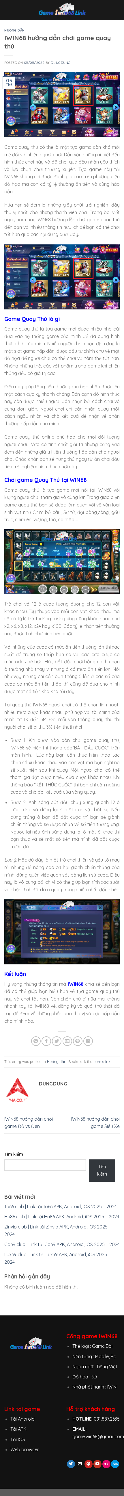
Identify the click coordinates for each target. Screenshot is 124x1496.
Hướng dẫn (14, 30)
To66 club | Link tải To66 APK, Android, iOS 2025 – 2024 (60, 1206)
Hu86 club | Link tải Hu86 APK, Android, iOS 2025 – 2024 (61, 1217)
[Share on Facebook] (46, 1041)
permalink (101, 1061)
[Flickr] (106, 1464)
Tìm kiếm (13, 1154)
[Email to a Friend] (67, 1041)
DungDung (60, 63)
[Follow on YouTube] (97, 1464)
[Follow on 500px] (115, 1464)
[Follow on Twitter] (71, 1464)
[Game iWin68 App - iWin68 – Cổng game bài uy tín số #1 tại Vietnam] (62, 10)
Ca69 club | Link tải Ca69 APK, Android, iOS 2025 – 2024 (62, 1244)
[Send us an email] (80, 1464)
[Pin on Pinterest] (77, 1041)
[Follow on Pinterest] (88, 1464)
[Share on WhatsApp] (36, 1041)
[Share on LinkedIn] (88, 1041)
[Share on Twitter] (56, 1041)
